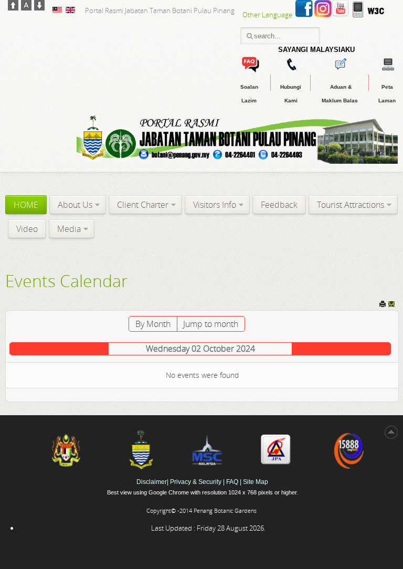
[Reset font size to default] (26, 7)
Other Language (267, 14)
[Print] (382, 305)
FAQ (232, 482)
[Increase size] (13, 7)
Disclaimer (151, 482)
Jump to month (210, 324)
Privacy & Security (196, 482)
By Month (153, 324)
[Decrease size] (39, 7)
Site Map (255, 482)
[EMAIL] (391, 305)
